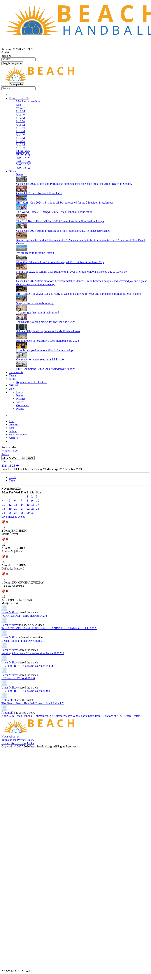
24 (37, 508)
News (12, 171)
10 (37, 500)
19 (10, 508)
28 (22, 512)
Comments (22, 405)
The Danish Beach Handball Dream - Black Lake (32, 703)
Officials (14, 385)
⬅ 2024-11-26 (9, 450)
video (12, 388)
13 (15, 504)
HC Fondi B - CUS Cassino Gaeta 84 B (27, 665)
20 (15, 508)
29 (28, 512)
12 (10, 504)
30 (32, 512)
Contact (5, 743)
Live (24, 98)
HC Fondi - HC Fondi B (18, 678)
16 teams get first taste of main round (37, 312)
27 (15, 512)
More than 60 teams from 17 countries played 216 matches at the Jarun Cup (60, 262)
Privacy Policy (25, 739)
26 (10, 512)
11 (3, 504)
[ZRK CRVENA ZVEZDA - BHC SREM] (5, 524)
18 (3, 508)
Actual (13, 431)
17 (37, 504)
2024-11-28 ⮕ (10, 465)
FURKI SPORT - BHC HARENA (24, 615)
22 (28, 508)
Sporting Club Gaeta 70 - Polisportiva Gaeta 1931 (32, 653)
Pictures (20, 398)
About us (14, 736)
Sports (12, 477)
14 (22, 504)
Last (11, 427)
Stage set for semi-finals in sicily (35, 303)
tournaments (16, 372)
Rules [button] (12, 378)
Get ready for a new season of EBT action (40, 359)
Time (12, 480)
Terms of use (8, 739)
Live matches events (13, 516)
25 (3, 512)
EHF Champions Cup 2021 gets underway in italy (45, 368)
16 (32, 504)
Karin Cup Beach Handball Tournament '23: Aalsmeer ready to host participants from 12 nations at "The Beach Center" (71, 715)
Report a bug (18, 743)
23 (32, 508)
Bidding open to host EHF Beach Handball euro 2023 (47, 340)
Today (5, 454)
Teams (12, 375)
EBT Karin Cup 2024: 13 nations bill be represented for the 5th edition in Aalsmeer (64, 202)
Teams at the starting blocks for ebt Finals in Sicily (45, 321)
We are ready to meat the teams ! (35, 252)
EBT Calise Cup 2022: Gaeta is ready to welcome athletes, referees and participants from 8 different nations (78, 293)
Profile (20, 408)
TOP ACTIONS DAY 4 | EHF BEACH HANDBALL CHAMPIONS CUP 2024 (49, 628)
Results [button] (19, 98)
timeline (13, 424)
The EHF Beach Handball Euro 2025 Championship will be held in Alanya (60, 221)
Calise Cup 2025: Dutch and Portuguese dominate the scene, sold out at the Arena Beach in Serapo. (74, 183)
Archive (35, 101)
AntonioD (7, 700)
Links (30, 743)
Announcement (18, 434)
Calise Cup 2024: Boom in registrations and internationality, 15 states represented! (63, 230)
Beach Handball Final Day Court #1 (22, 640)
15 (28, 504)
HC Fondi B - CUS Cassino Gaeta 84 (25, 690)
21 (22, 508)
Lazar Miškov (9, 612)
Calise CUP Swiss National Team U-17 (39, 193)
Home (19, 392)
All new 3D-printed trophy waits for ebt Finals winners (48, 331)
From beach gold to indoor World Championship (44, 350)
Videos (20, 402)
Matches (21, 101)
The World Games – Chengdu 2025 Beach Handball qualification (54, 211)
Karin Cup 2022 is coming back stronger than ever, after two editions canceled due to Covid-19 (71, 271)
